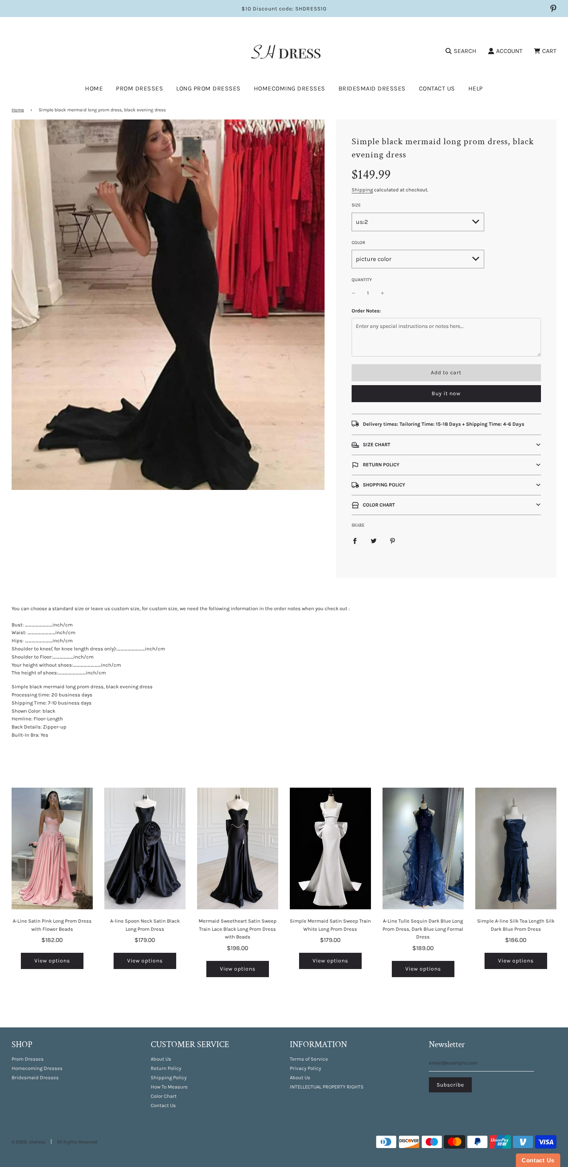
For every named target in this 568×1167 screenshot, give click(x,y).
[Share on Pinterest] (392, 541)
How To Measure (169, 1087)
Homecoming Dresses (289, 88)
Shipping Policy (169, 1077)
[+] (382, 293)
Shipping (362, 190)
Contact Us (437, 88)
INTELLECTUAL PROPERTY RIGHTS (327, 1087)
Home (94, 88)
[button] (446, 445)
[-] (353, 293)
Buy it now (446, 393)
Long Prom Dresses (208, 88)
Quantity (362, 279)
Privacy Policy (305, 1068)
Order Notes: (366, 311)
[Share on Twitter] (374, 541)
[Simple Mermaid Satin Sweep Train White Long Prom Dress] (330, 848)
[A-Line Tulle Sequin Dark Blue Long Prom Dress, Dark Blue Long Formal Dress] (423, 848)
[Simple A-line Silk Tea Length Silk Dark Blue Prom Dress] (515, 848)
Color (358, 242)
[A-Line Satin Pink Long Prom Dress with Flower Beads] (52, 848)
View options (52, 960)
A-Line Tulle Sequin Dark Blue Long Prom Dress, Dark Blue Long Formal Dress (423, 929)
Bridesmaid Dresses (372, 88)
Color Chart (164, 1096)
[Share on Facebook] (355, 541)
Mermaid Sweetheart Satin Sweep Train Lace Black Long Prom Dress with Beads (238, 929)
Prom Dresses (28, 1059)
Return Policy (166, 1068)
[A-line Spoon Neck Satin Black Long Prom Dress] (144, 848)
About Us (161, 1059)
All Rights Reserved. (77, 1142)
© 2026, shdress (28, 1142)
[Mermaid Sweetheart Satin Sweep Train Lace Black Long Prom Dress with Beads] (237, 848)
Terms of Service (309, 1059)
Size (356, 205)
